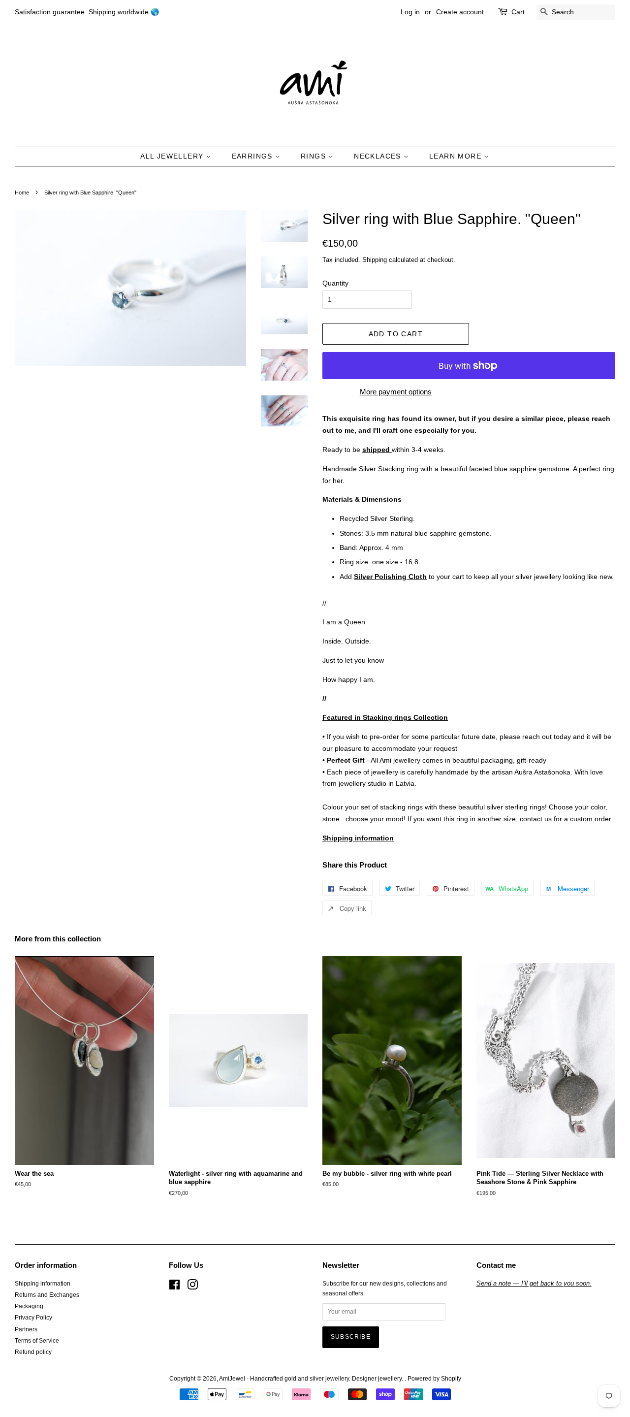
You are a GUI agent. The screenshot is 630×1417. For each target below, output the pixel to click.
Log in (410, 12)
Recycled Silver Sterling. (378, 518)
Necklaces (379, 156)
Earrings (254, 156)
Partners (26, 1329)
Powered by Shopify (434, 1378)
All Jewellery (173, 156)
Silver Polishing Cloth (390, 576)
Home (22, 192)
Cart (518, 12)
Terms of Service (37, 1340)
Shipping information (42, 1283)
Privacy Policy (33, 1317)
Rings (314, 156)
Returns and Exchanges (47, 1294)
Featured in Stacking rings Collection (385, 717)
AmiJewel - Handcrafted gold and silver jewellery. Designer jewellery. (312, 1378)
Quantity (335, 283)
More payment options (396, 391)
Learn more (456, 156)
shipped (377, 449)
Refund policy (33, 1352)
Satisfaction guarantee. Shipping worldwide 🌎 (87, 12)
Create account (460, 12)
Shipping (374, 259)
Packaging (29, 1306)
